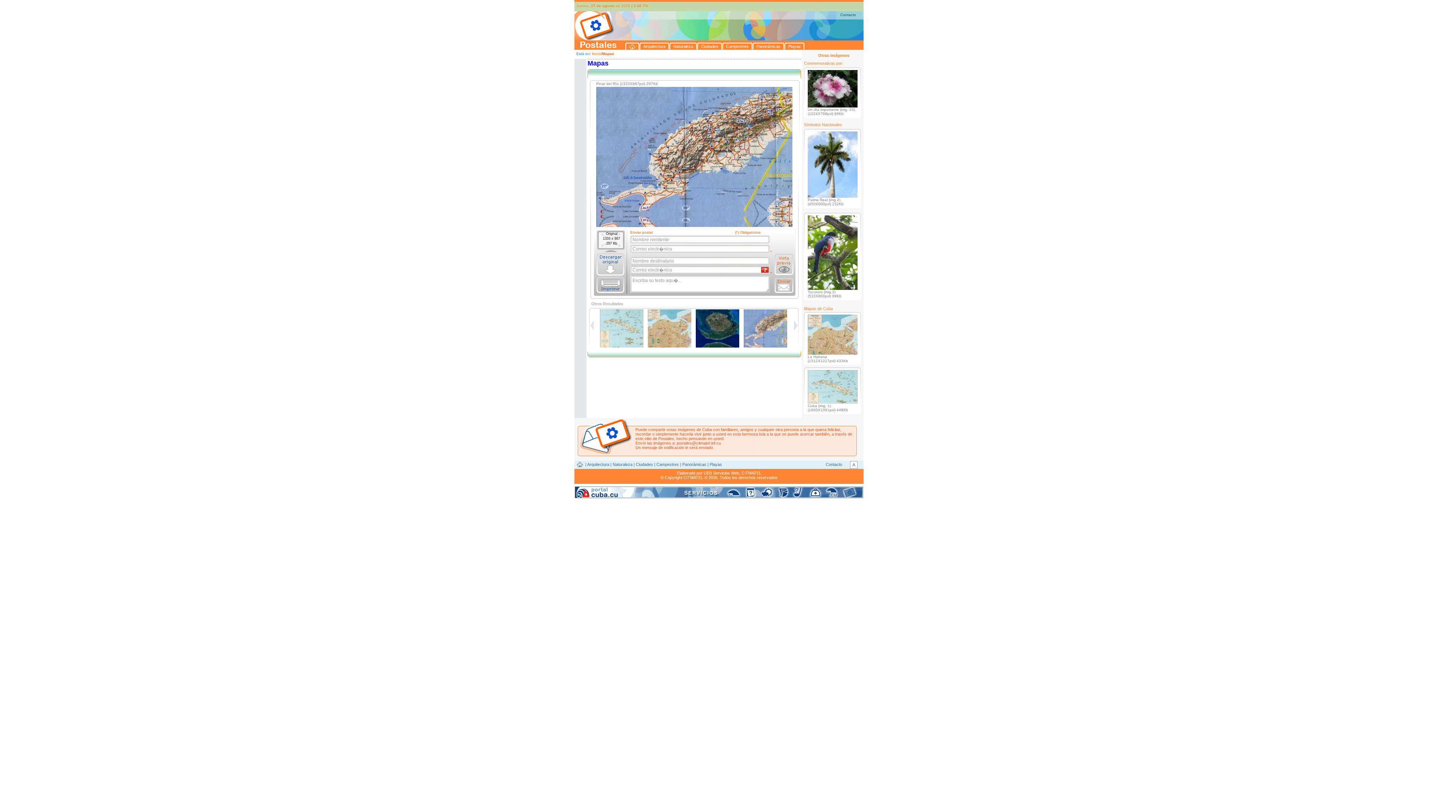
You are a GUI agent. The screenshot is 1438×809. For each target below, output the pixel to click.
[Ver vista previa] (784, 264)
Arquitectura (598, 464)
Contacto (848, 15)
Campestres (667, 464)
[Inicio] (632, 46)
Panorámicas (694, 464)
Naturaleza (622, 464)
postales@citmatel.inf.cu (699, 443)
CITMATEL (751, 473)
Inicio (596, 54)
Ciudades (644, 464)
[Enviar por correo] (784, 285)
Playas (716, 464)
